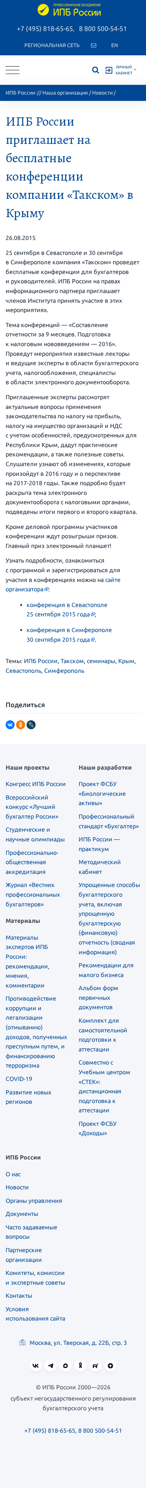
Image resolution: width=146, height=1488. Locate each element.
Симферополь (64, 670)
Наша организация (65, 93)
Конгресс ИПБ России (36, 783)
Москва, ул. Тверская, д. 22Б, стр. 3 (77, 1342)
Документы (22, 1213)
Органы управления (34, 1200)
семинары (101, 660)
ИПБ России (20, 93)
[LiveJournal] (31, 724)
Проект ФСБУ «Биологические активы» (102, 793)
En (114, 45)
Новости (102, 93)
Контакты (19, 1295)
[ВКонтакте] (10, 724)
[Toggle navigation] (12, 70)
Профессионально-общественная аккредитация (32, 862)
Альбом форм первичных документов (98, 997)
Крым (126, 660)
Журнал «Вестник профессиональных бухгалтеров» (33, 894)
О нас (13, 1174)
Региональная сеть (52, 45)
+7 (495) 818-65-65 (45, 28)
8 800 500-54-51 (103, 28)
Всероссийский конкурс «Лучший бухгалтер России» (32, 807)
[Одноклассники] (20, 724)
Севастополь (23, 670)
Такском (72, 660)
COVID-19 (19, 1078)
